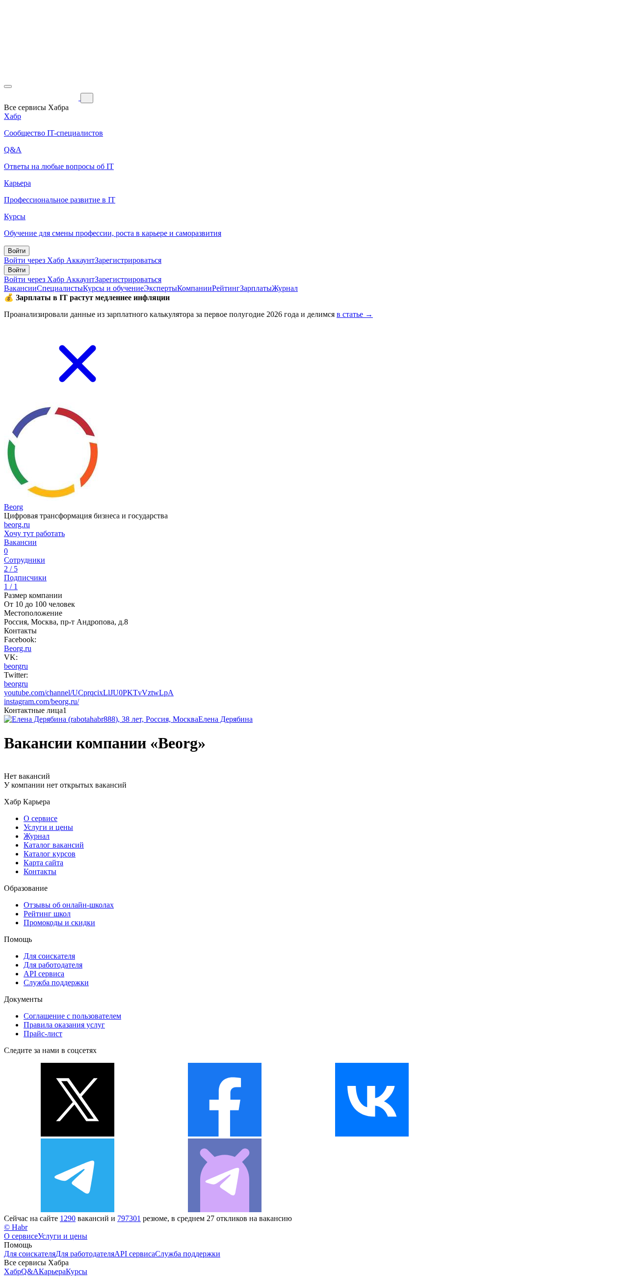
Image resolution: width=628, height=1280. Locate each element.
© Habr (15, 1227)
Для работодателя (53, 965)
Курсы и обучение (113, 288)
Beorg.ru (17, 648)
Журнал (285, 288)
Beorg (13, 507)
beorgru (16, 666)
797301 (129, 1218)
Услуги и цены (48, 827)
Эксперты (160, 288)
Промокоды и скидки (59, 922)
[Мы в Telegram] (77, 1209)
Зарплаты (256, 288)
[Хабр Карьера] (42, 97)
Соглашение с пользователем (72, 1016)
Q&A (30, 1271)
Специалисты (60, 288)
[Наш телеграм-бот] (224, 1209)
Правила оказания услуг (64, 1025)
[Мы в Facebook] (224, 1134)
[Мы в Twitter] (77, 1134)
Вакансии (20, 288)
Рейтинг (226, 288)
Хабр (12, 1271)
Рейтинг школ (47, 914)
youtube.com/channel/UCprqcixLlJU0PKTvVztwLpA (89, 692)
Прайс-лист (43, 1033)
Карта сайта (43, 862)
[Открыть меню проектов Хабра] (8, 86)
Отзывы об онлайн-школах (69, 905)
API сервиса (44, 973)
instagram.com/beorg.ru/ (41, 701)
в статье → (355, 314)
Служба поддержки (56, 982)
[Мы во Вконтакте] (371, 1134)
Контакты (40, 871)
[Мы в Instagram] (519, 1134)
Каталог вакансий (54, 845)
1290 (68, 1218)
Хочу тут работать (34, 533)
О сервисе (40, 818)
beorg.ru (17, 524)
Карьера (52, 1271)
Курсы (76, 1271)
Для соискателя (49, 956)
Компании (194, 288)
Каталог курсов (50, 854)
